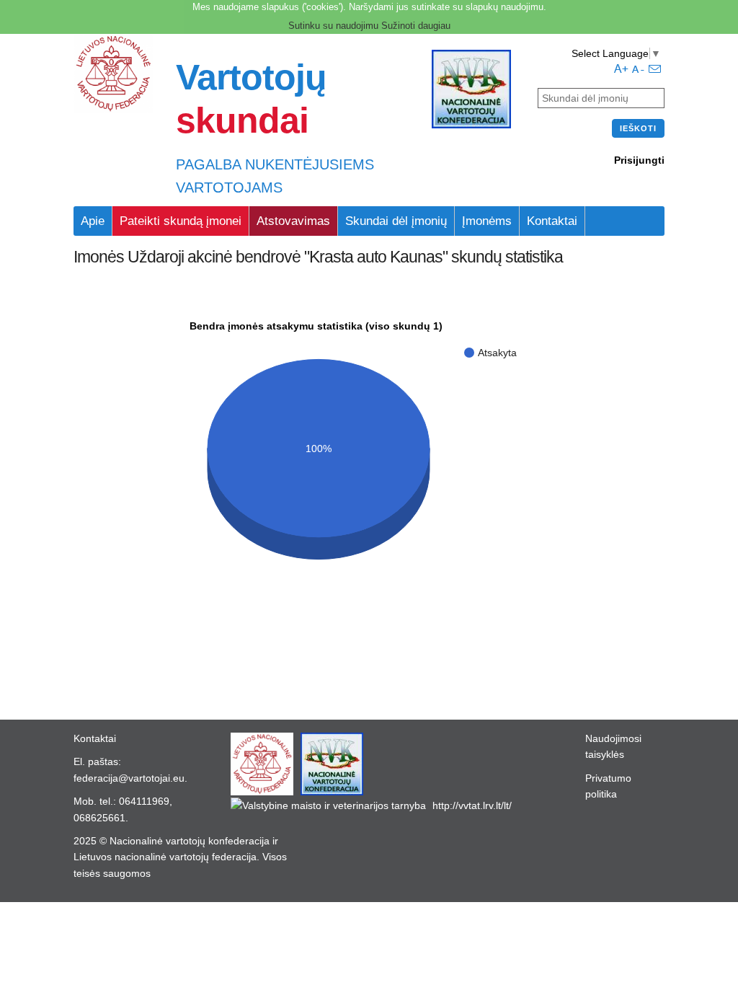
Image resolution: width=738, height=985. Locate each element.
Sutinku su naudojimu (333, 25)
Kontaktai (552, 221)
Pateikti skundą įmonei (180, 221)
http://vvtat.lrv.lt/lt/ (472, 805)
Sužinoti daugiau (415, 25)
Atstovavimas (293, 221)
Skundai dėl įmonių (396, 221)
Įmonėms (487, 221)
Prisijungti (639, 160)
